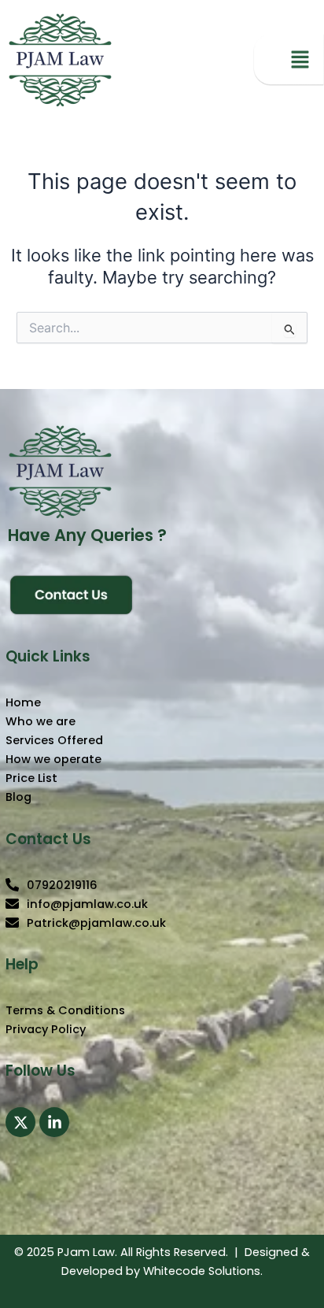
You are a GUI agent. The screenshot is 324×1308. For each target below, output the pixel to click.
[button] (300, 60)
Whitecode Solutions (201, 1271)
